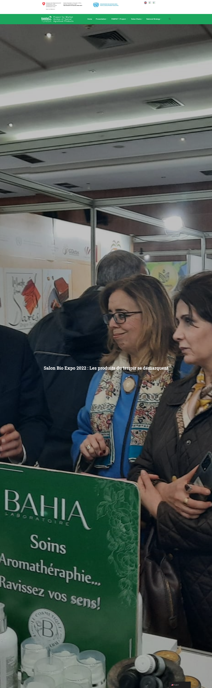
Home (89, 19)
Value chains (136, 19)
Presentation (100, 19)
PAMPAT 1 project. (118, 19)
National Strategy (153, 19)
